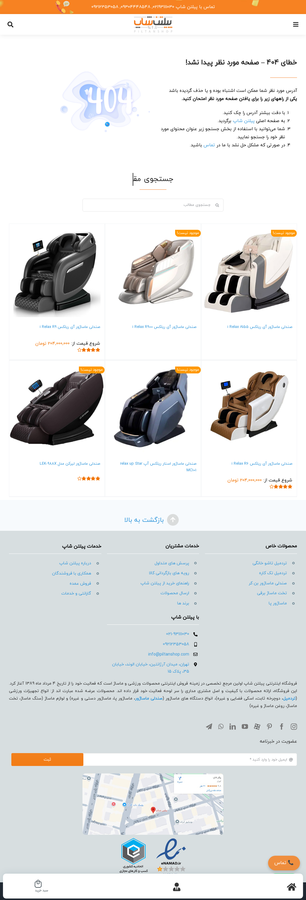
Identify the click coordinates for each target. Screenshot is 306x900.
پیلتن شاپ (244, 121)
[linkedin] (233, 726)
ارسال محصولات (174, 593)
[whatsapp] (221, 726)
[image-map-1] (153, 776)
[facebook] (282, 726)
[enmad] (153, 837)
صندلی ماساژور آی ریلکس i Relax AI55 (259, 327)
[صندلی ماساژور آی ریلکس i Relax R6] (249, 408)
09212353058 (176, 644)
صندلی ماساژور (149, 698)
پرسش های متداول (171, 563)
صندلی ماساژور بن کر (268, 583)
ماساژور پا (278, 603)
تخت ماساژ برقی (272, 593)
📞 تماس (284, 863)
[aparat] (257, 726)
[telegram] (209, 726)
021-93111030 (177, 634)
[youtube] (245, 726)
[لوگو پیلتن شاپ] (153, 18)
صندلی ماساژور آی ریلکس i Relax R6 (262, 463)
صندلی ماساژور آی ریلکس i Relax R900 (164, 327)
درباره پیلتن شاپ (75, 563)
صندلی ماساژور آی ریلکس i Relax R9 (70, 327)
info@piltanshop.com (168, 654)
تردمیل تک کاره (273, 573)
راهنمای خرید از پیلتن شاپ (164, 583)
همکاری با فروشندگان (71, 573)
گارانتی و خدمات (76, 593)
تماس (209, 145)
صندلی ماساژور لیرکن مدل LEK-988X (70, 463)
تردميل (289, 698)
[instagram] (294, 726)
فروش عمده (80, 583)
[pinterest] (269, 726)
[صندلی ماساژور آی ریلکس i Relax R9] (57, 271)
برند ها (183, 603)
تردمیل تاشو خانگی (270, 563)
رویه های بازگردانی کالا (169, 573)
